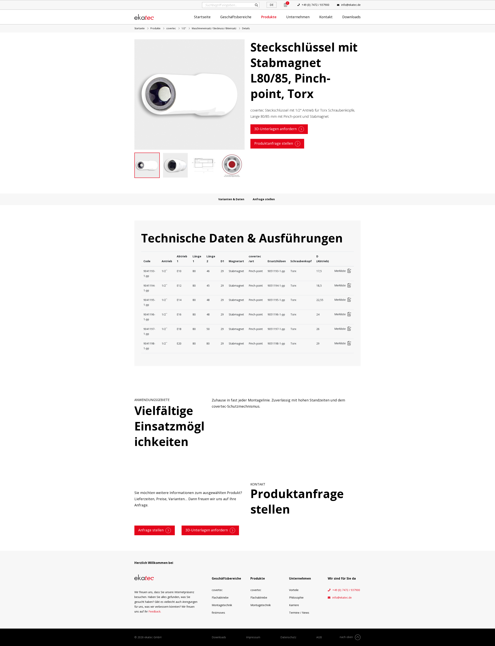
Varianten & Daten (231, 199)
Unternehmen (298, 17)
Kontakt (326, 17)
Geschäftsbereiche (235, 17)
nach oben (346, 637)
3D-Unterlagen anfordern (275, 128)
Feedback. (154, 611)
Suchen (256, 5)
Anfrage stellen (264, 199)
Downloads (351, 17)
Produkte (269, 17)
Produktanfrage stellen (273, 143)
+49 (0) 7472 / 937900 (315, 5)
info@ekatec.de (351, 5)
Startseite (202, 17)
